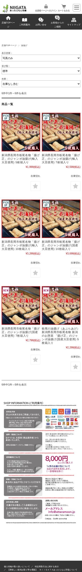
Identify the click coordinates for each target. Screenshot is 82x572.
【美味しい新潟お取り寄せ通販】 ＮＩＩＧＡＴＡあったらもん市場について (42, 570)
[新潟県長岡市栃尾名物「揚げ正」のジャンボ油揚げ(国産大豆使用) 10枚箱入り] (61, 219)
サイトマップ (73, 24)
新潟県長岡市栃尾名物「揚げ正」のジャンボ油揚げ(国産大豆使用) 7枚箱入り (21, 332)
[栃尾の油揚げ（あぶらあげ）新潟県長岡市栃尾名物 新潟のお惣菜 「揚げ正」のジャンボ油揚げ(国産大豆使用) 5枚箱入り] (61, 305)
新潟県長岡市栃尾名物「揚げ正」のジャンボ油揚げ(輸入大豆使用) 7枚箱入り (61, 159)
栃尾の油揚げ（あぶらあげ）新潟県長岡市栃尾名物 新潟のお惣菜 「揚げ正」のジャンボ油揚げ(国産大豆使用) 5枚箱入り (61, 335)
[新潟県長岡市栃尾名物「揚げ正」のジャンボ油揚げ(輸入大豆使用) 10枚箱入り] (21, 219)
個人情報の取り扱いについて (17, 566)
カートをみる (64, 10)
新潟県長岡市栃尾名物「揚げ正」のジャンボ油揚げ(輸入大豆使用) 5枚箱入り (21, 159)
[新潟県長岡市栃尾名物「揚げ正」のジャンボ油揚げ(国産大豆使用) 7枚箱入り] (21, 305)
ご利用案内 (24, 24)
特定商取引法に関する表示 (47, 566)
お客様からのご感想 (57, 24)
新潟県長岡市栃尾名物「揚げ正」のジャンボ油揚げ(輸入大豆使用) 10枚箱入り (21, 245)
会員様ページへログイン (46, 10)
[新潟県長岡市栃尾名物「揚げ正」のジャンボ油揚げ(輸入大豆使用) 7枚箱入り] (61, 132)
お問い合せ (40, 24)
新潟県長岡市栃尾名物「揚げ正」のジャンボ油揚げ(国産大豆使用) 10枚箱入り (61, 245)
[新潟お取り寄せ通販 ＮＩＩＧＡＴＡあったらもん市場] (14, 12)
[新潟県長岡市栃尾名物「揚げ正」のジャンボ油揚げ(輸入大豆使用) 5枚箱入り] (21, 132)
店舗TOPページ (8, 24)
